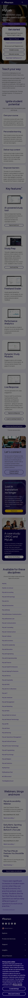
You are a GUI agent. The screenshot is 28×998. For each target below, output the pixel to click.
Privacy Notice (17, 985)
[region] (14, 978)
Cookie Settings (14, 988)
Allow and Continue (14, 994)
